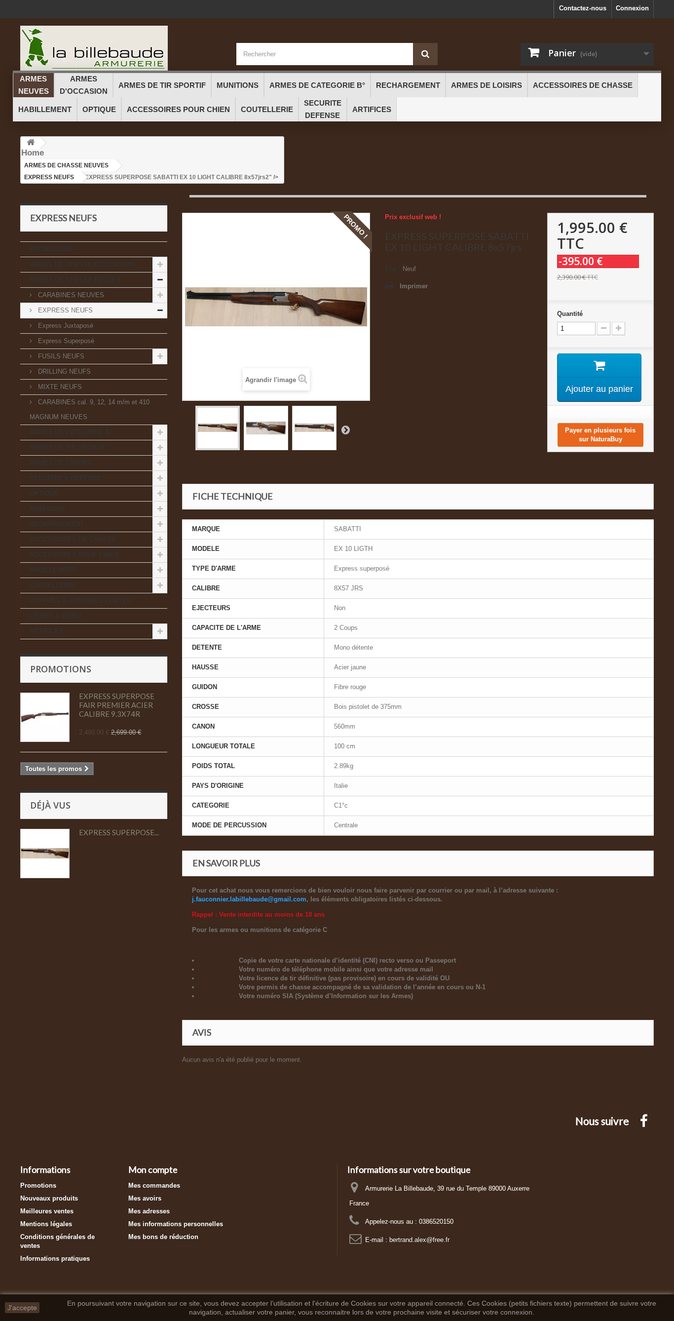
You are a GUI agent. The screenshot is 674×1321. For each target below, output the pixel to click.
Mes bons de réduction (163, 1237)
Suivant (345, 429)
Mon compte (153, 1169)
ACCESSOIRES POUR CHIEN (74, 554)
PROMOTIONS (52, 249)
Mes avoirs (144, 1198)
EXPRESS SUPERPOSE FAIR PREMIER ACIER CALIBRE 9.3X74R (116, 705)
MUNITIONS (48, 508)
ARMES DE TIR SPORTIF (68, 447)
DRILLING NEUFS (63, 371)
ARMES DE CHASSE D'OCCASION (82, 264)
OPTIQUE (44, 493)
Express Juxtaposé (64, 325)
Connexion (632, 8)
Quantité (570, 313)
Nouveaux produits (49, 1198)
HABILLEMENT (52, 570)
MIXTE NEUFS (59, 386)
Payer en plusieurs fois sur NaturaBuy (600, 435)
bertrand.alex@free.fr (419, 1239)
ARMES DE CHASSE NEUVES (75, 279)
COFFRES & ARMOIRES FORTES (80, 600)
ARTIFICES (47, 631)
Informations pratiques (55, 1258)
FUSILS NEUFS (60, 356)
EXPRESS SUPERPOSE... (119, 832)
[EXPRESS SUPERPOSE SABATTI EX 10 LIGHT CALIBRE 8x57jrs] (217, 428)
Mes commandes (154, 1185)
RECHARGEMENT (57, 524)
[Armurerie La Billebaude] (121, 48)
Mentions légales (46, 1224)
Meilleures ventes (47, 1211)
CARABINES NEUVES (70, 295)
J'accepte (22, 1308)
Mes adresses (149, 1211)
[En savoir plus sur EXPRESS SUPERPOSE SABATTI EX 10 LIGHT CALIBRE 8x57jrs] (45, 853)
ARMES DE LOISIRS (61, 462)
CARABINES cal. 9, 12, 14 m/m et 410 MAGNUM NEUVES (90, 409)
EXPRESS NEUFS (64, 310)
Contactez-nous (582, 8)
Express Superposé (65, 341)
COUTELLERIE (52, 585)
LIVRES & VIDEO (56, 616)
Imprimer (414, 286)
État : (393, 268)
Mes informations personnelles (175, 1224)
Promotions (60, 669)
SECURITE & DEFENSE (65, 478)
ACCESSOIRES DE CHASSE (73, 539)
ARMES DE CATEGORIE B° (71, 432)
